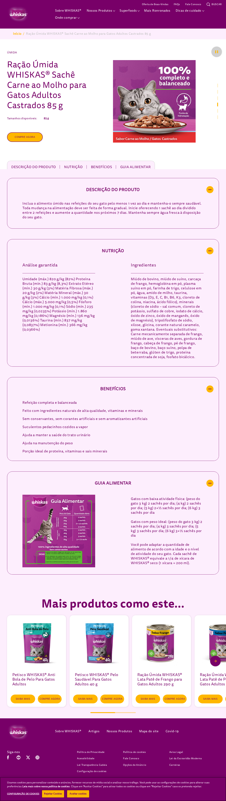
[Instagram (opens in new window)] (37, 759)
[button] (216, 52)
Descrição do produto (33, 167)
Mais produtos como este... (112, 603)
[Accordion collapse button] (209, 189)
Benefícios (101, 167)
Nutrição (73, 167)
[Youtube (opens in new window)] (18, 759)
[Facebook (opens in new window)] (8, 759)
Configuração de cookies (91, 771)
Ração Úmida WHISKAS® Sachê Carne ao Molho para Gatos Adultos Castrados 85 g (88, 34)
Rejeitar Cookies (53, 793)
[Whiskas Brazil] (25, 732)
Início (17, 34)
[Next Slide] (215, 661)
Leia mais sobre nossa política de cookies (46, 786)
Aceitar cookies (78, 793)
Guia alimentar (135, 167)
